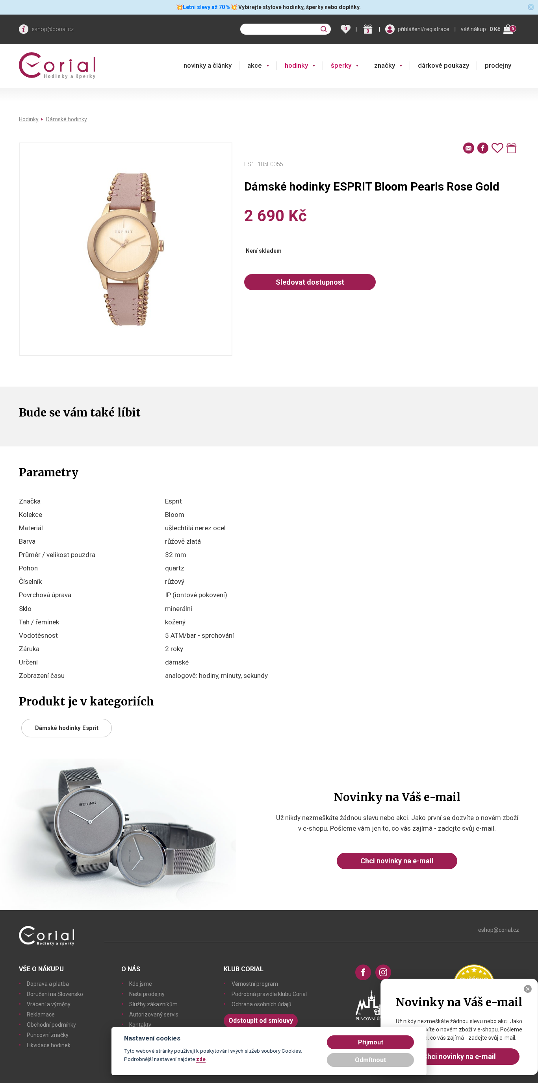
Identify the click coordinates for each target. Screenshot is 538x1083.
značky (384, 65)
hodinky (296, 65)
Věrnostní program (255, 984)
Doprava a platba (48, 984)
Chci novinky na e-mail (397, 861)
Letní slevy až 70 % (206, 7)
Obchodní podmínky (51, 1025)
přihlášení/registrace (423, 29)
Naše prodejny (147, 994)
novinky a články (208, 65)
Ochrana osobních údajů (261, 1004)
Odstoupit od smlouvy (260, 1020)
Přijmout (370, 1042)
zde (201, 1059)
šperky (341, 65)
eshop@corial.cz (53, 29)
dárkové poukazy (443, 65)
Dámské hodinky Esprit (66, 727)
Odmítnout (370, 1060)
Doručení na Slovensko (55, 994)
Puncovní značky (48, 1035)
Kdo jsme (140, 984)
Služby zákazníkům (153, 1004)
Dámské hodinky (66, 119)
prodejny (498, 65)
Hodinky (29, 119)
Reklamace (41, 1014)
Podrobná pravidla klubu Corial (269, 994)
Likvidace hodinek (48, 1045)
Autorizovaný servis (153, 1014)
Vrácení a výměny (48, 1004)
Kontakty (140, 1025)
